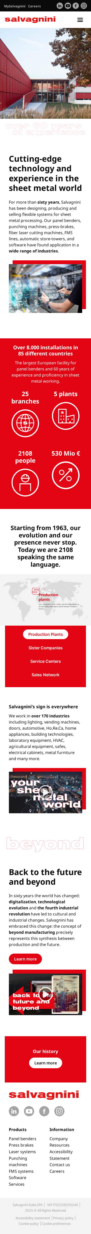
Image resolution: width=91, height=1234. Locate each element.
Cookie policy (29, 1223)
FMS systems (21, 1171)
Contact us (60, 1164)
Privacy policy (63, 1218)
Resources (60, 1145)
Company (59, 1138)
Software (17, 1177)
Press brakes (21, 1145)
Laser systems (22, 1151)
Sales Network (45, 674)
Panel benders (22, 1138)
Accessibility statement (33, 1218)
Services (17, 1184)
